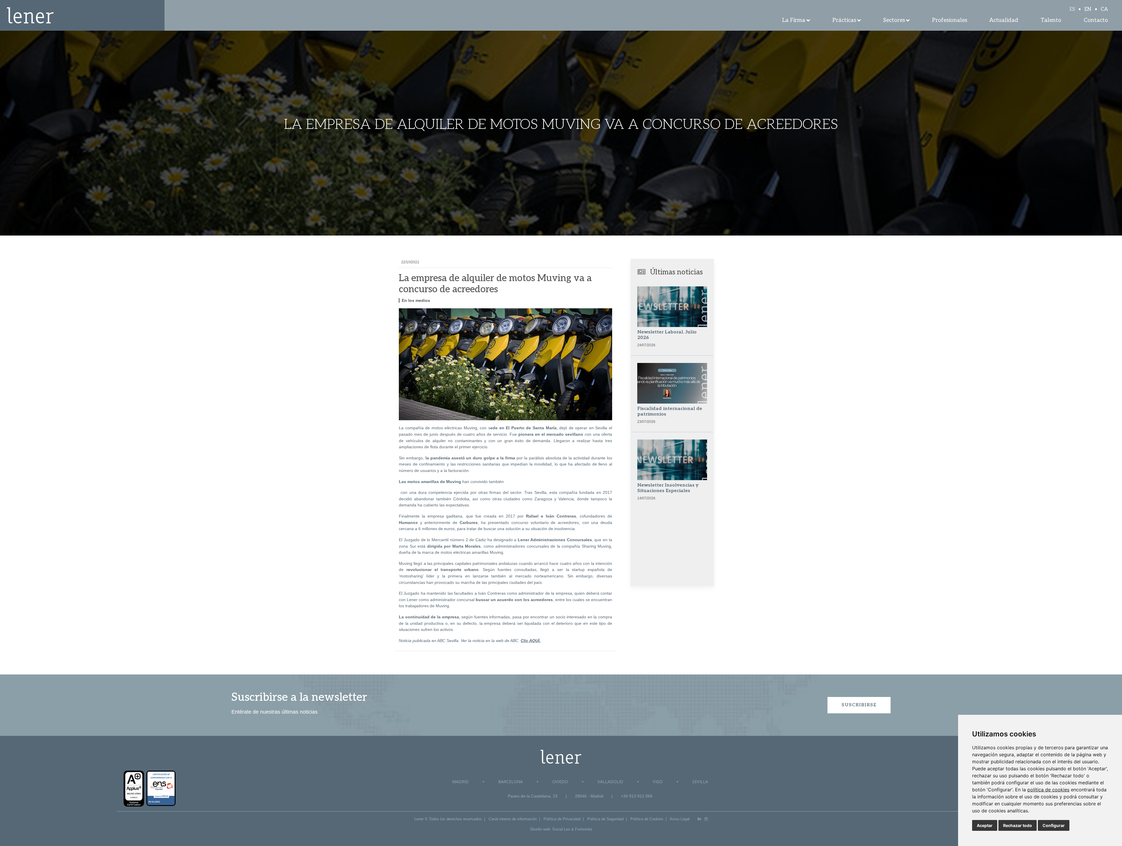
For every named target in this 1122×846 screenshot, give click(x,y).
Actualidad (1003, 20)
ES (1072, 9)
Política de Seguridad (605, 819)
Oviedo (560, 781)
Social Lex (561, 829)
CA (1104, 9)
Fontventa (583, 829)
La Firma (793, 20)
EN (1087, 9)
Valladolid (610, 781)
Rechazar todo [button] (1017, 825)
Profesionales (949, 20)
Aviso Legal (680, 819)
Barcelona (510, 781)
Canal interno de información (513, 819)
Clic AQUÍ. (531, 640)
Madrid (460, 781)
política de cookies (1048, 790)
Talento (1051, 20)
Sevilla (700, 781)
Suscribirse (859, 705)
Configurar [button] (1054, 825)
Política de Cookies (646, 819)
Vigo (658, 781)
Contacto (1096, 20)
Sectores (894, 20)
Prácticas (844, 20)
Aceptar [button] (985, 825)
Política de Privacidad (562, 819)
